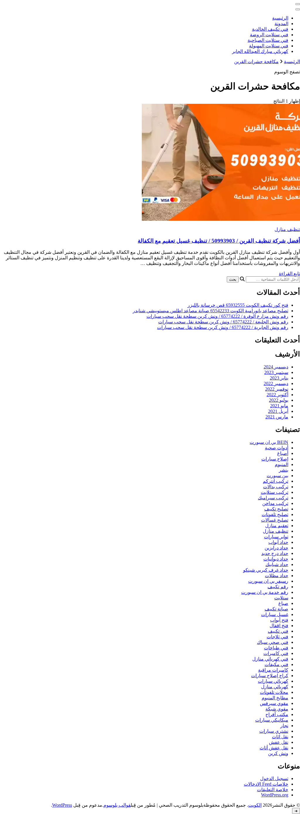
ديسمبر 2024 (276, 366)
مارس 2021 (276, 416)
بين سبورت (277, 475)
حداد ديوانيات (275, 558)
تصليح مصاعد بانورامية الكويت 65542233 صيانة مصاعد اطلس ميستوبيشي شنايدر (210, 310)
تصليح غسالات (274, 520)
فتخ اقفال (279, 625)
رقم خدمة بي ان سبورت (264, 592)
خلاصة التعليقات (272, 789)
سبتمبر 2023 (276, 372)
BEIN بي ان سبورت (269, 442)
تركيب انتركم (275, 481)
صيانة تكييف (276, 608)
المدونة (281, 23)
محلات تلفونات (274, 692)
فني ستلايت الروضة (269, 34)
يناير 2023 (279, 377)
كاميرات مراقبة (273, 670)
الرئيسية (280, 17)
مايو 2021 (279, 405)
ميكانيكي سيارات (271, 720)
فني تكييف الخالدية (270, 29)
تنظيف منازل (287, 229)
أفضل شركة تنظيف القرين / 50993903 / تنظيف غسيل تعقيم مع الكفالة (219, 241)
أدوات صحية (276, 447)
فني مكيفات (276, 664)
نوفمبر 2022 (276, 389)
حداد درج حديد (274, 553)
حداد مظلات (276, 575)
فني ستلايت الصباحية (268, 40)
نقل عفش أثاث (274, 747)
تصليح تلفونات (275, 514)
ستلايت (281, 597)
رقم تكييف (277, 586)
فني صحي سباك (272, 642)
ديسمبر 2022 (276, 383)
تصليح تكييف (276, 508)
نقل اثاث (280, 736)
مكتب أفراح (276, 714)
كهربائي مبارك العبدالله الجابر (260, 51)
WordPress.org (274, 794)
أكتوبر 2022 (277, 394)
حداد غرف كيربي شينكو (265, 570)
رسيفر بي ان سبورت (268, 581)
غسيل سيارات (274, 614)
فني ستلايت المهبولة (268, 45)
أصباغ (282, 453)
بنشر (283, 470)
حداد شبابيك (276, 564)
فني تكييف (278, 631)
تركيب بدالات (275, 486)
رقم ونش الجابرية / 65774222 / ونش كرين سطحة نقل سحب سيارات (222, 327)
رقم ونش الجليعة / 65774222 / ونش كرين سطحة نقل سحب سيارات (223, 321)
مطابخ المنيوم (275, 697)
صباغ (283, 603)
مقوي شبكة (276, 708)
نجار (284, 725)
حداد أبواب (278, 542)
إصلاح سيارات (274, 458)
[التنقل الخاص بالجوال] (297, 4)
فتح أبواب (279, 620)
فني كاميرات (275, 653)
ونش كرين (278, 753)
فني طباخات (276, 647)
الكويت (255, 805)
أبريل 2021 (278, 411)
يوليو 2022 (278, 400)
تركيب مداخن (275, 503)
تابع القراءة (289, 273)
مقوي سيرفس (274, 703)
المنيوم (281, 464)
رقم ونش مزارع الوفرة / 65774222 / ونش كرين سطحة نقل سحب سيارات (217, 316)
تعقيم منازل (276, 525)
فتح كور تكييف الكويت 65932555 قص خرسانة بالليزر (238, 305)
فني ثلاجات (277, 636)
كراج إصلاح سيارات (269, 675)
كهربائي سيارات (273, 681)
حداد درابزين (276, 547)
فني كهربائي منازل (270, 658)
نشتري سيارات (273, 731)
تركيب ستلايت (274, 492)
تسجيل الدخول (274, 778)
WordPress (62, 805)
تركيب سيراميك (273, 497)
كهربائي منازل (274, 686)
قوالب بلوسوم (117, 805)
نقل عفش (278, 742)
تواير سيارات (276, 536)
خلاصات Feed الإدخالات (266, 784)
